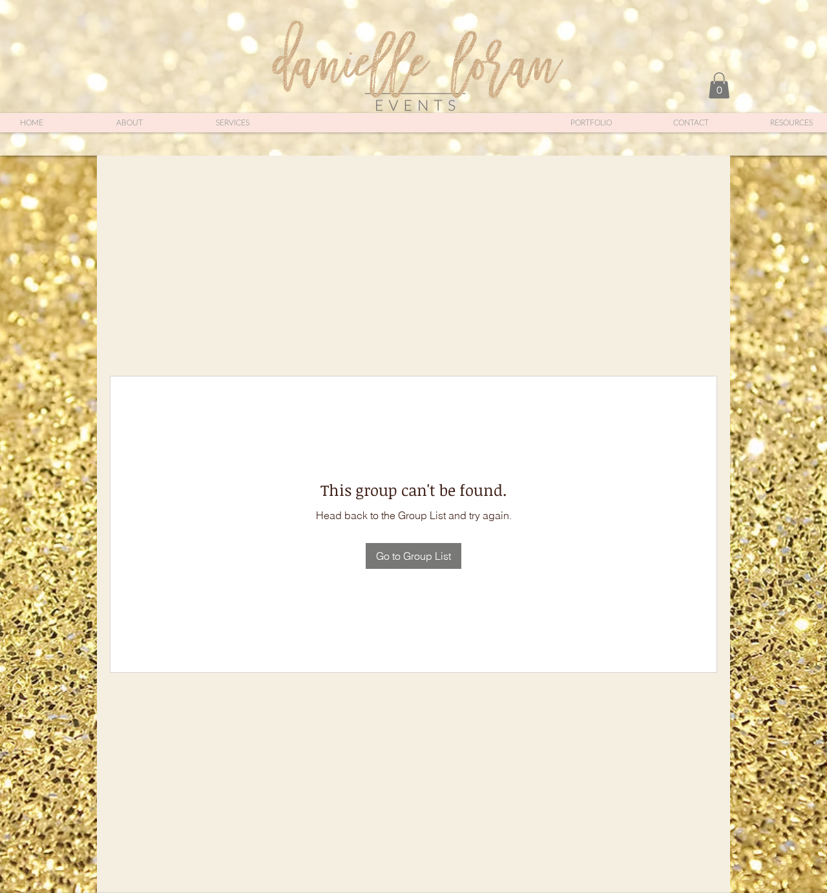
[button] (719, 85)
